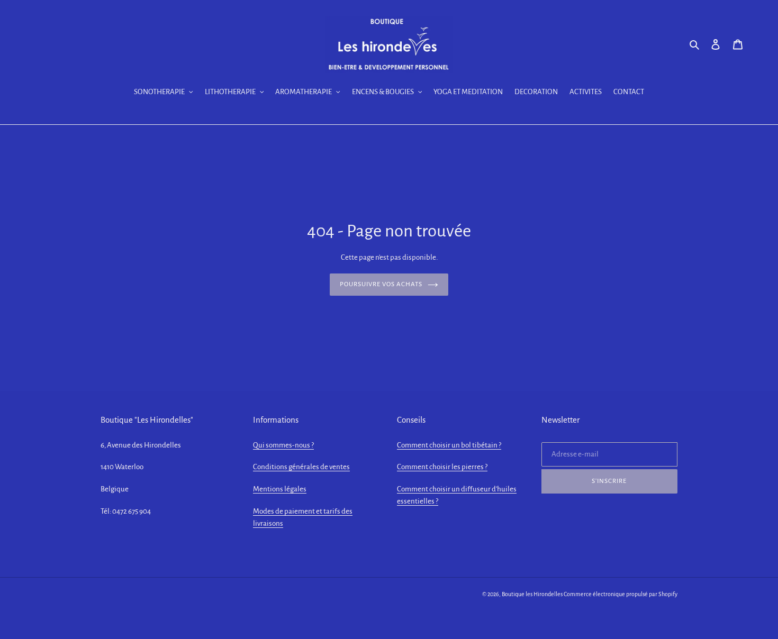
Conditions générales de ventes (301, 467)
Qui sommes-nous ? (283, 445)
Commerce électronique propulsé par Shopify (620, 594)
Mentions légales (279, 489)
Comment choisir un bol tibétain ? (449, 445)
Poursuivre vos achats (381, 284)
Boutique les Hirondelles (532, 594)
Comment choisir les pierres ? (442, 467)
